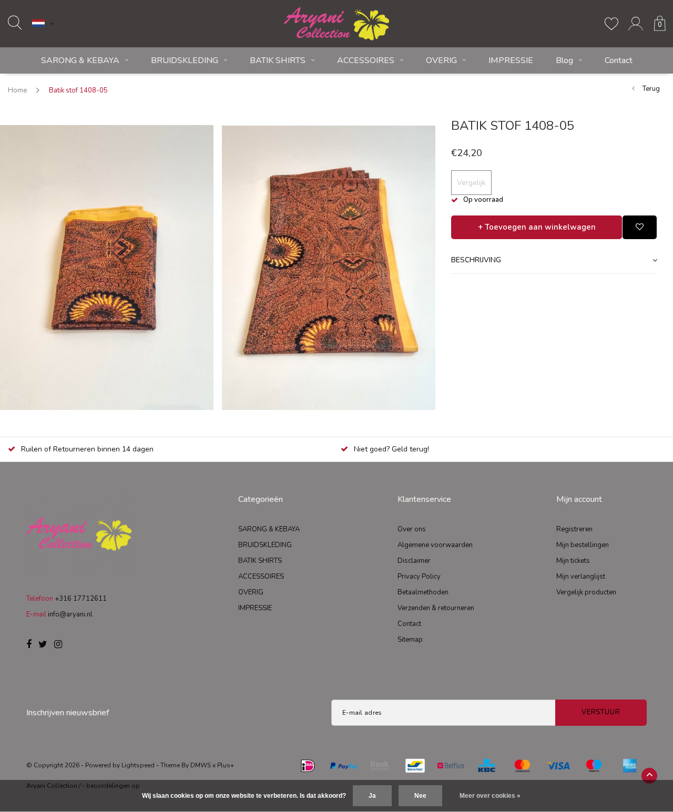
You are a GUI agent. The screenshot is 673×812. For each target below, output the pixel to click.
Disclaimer (414, 561)
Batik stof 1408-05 (78, 90)
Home (17, 90)
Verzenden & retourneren (435, 608)
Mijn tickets (573, 561)
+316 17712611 (81, 598)
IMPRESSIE (510, 60)
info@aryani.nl (70, 614)
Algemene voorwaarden (435, 545)
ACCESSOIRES (365, 60)
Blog (564, 60)
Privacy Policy (419, 576)
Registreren (574, 529)
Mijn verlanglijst (580, 576)
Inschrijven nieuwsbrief (67, 712)
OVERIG (441, 60)
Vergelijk (471, 183)
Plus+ (225, 765)
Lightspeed (138, 765)
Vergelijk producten (586, 592)
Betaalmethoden (422, 592)
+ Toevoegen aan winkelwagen (537, 227)
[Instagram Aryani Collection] (58, 645)
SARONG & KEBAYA (80, 60)
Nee (420, 795)
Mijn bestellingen (582, 545)
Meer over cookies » (490, 795)
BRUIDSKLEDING (184, 60)
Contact (619, 60)
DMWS (200, 765)
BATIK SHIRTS (277, 60)
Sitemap (410, 639)
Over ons (411, 529)
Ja (372, 795)
